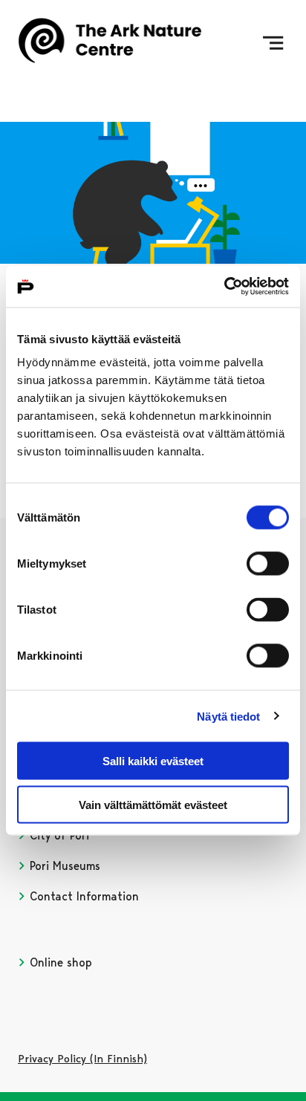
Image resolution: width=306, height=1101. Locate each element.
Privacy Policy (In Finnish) (82, 1058)
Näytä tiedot (228, 715)
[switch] (268, 564)
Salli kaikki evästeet (153, 761)
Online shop (59, 962)
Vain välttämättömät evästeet (153, 804)
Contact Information (82, 896)
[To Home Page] (110, 43)
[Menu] (273, 43)
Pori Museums (63, 866)
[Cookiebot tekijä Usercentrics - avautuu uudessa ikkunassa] (224, 286)
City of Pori (57, 835)
